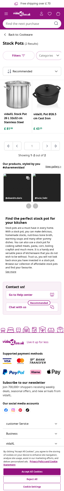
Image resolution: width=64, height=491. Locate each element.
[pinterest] (20, 410)
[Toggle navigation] (6, 14)
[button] (17, 188)
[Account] (41, 13)
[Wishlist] (49, 13)
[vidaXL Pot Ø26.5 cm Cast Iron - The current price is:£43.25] (46, 95)
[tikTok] (27, 410)
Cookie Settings (32, 486)
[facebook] (6, 410)
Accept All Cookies (32, 471)
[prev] (17, 146)
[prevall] (8, 146)
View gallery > (53, 166)
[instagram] (13, 410)
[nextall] (55, 146)
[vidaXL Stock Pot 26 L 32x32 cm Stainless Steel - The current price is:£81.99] (17, 94)
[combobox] (32, 23)
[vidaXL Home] (21, 13)
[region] (32, 468)
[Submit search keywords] (56, 23)
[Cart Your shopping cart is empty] (58, 13)
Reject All (32, 479)
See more (10, 271)
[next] (47, 146)
